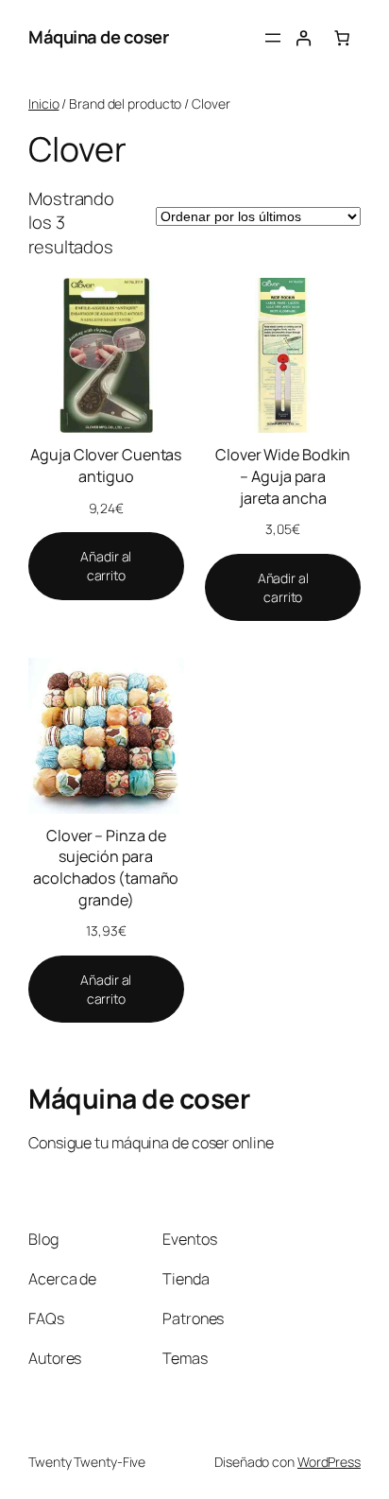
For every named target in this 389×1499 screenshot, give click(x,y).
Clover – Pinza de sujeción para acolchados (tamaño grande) (105, 867)
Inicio (43, 103)
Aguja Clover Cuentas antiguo (105, 465)
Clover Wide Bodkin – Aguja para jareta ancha (282, 476)
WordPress (329, 1462)
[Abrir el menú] (273, 37)
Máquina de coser (98, 37)
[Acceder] (303, 38)
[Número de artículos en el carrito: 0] (342, 38)
